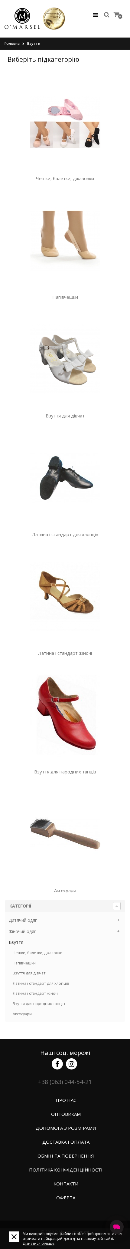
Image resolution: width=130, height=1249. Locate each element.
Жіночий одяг (22, 931)
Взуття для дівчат (65, 416)
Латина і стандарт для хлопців (65, 534)
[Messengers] (117, 1227)
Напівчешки (65, 297)
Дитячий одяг (23, 920)
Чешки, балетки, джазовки (65, 178)
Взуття (33, 43)
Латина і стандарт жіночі (65, 653)
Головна (12, 43)
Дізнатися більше (38, 1243)
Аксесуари (65, 890)
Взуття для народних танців (65, 772)
